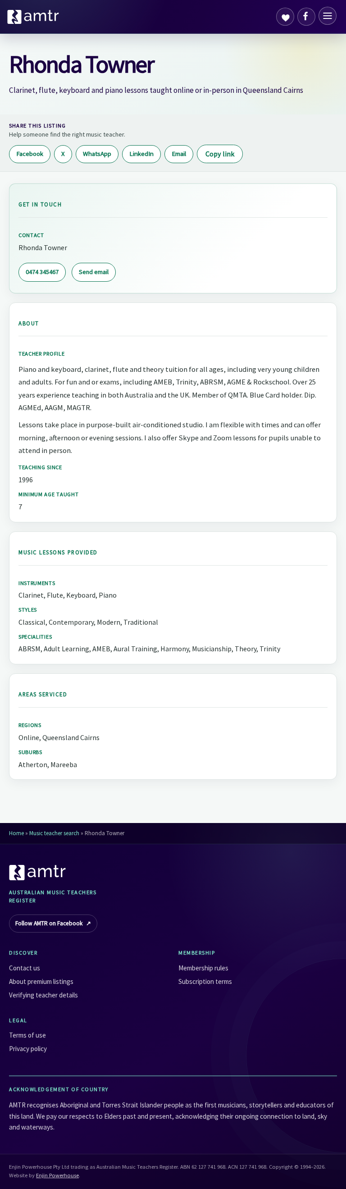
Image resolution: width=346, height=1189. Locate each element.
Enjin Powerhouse (57, 1175)
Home (16, 833)
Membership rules (203, 968)
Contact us (24, 968)
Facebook (29, 154)
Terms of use (27, 1035)
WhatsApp (97, 154)
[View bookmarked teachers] (285, 17)
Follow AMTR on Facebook (53, 923)
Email (179, 154)
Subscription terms (205, 981)
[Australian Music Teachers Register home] (33, 17)
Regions (29, 725)
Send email (94, 272)
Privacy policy (28, 1048)
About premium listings (41, 981)
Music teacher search (54, 833)
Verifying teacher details (43, 995)
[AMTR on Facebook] (306, 17)
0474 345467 (42, 272)
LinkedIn (141, 154)
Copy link (219, 153)
